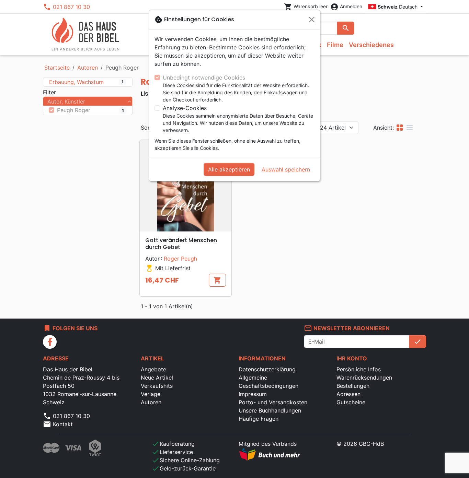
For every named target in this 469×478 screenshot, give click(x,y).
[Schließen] (311, 19)
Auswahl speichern (286, 169)
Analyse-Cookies (185, 108)
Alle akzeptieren (229, 169)
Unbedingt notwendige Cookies (204, 77)
